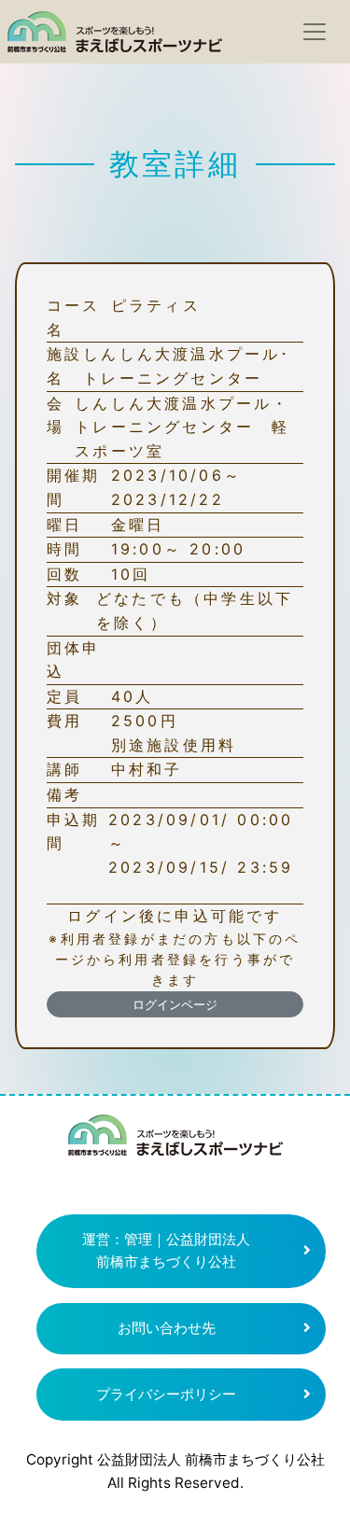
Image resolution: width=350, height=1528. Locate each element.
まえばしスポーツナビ (175, 1142)
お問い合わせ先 (167, 1328)
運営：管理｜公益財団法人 (166, 1250)
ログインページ (175, 1004)
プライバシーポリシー (166, 1394)
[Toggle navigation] (314, 31)
